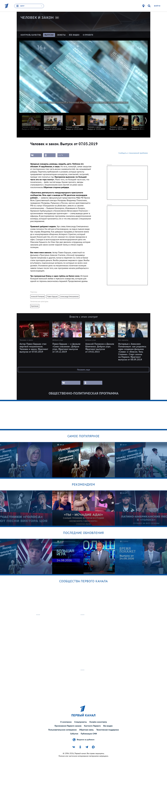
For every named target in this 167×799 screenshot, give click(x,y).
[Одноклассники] (50, 155)
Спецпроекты (80, 722)
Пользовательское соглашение (62, 729)
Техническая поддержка (107, 729)
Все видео (108, 725)
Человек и (37, 18)
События (74, 733)
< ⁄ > (60, 155)
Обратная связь (86, 729)
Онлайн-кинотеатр (98, 722)
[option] (31, 121)
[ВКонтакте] (36, 155)
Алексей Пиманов (37, 296)
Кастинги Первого (92, 725)
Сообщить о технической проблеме (133, 153)
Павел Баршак (52, 296)
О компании (66, 722)
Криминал (34, 306)
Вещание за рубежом (85, 739)
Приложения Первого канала (68, 725)
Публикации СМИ (89, 733)
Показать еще (83, 369)
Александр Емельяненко (69, 296)
